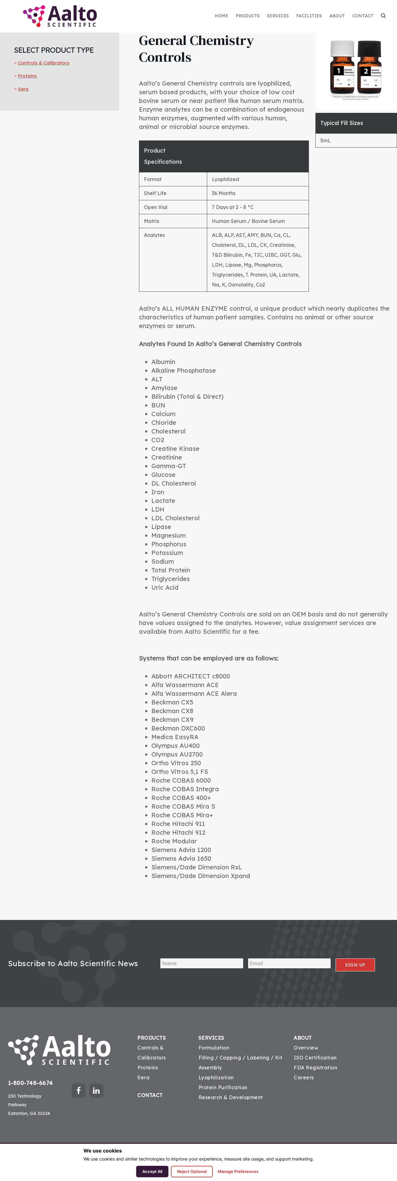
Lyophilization (216, 1077)
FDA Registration (315, 1067)
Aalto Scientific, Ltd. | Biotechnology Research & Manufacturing (60, 16)
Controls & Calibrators (43, 63)
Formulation (214, 1048)
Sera (23, 89)
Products (151, 1038)
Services (211, 1038)
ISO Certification (315, 1057)
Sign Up (355, 965)
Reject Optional (192, 1171)
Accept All (152, 1171)
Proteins (27, 76)
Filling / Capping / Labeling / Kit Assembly (240, 1062)
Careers (304, 1077)
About (303, 1038)
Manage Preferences (238, 1171)
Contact (150, 1095)
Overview (306, 1048)
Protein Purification (223, 1087)
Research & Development (230, 1097)
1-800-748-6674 (30, 1082)
